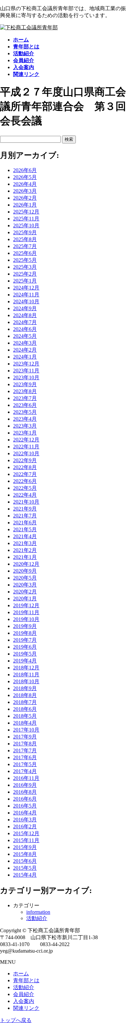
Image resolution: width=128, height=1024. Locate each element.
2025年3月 (25, 267)
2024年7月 (25, 322)
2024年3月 (25, 343)
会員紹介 (23, 994)
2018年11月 (26, 674)
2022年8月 (25, 467)
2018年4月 (25, 723)
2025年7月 (25, 246)
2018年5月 (25, 716)
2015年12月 (26, 833)
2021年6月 (25, 522)
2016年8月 (25, 792)
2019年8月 (25, 633)
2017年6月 (25, 757)
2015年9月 (25, 847)
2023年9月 (25, 384)
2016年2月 (25, 826)
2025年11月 (26, 218)
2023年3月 (25, 426)
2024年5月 (25, 336)
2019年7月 (25, 640)
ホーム (21, 973)
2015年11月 (26, 840)
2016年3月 (25, 819)
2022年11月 (26, 446)
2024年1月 (25, 357)
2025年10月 (26, 225)
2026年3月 (25, 191)
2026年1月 (25, 205)
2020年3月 (25, 584)
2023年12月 (26, 363)
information (38, 912)
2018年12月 (26, 667)
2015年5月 (25, 868)
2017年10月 (26, 730)
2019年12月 (26, 605)
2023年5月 (25, 412)
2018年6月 (25, 709)
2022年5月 (25, 488)
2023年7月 (25, 398)
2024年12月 (26, 287)
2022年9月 (25, 460)
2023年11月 (26, 370)
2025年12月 (26, 211)
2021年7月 (25, 515)
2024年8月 (25, 315)
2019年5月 (25, 654)
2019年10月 (26, 619)
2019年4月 (25, 660)
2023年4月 (25, 419)
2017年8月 (25, 743)
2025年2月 (25, 274)
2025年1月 (25, 281)
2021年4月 (25, 536)
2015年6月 (25, 861)
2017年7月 (25, 750)
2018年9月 (25, 688)
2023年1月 (25, 433)
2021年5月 (25, 529)
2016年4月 (25, 812)
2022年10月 (26, 453)
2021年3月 (25, 543)
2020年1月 (25, 598)
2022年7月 (25, 474)
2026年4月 (25, 184)
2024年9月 (25, 308)
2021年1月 (25, 557)
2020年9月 (25, 571)
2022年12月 (26, 439)
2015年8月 (25, 854)
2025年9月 (25, 232)
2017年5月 (25, 764)
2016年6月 (25, 799)
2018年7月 (25, 702)
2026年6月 (25, 170)
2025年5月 (25, 260)
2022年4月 (25, 495)
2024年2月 (25, 350)
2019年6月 (25, 647)
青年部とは (26, 980)
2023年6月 (25, 405)
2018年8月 (25, 695)
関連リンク (26, 1008)
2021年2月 (25, 550)
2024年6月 (25, 329)
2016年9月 (25, 785)
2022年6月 (25, 481)
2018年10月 (26, 681)
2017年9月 (25, 736)
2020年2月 (25, 591)
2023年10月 (26, 377)
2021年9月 (25, 509)
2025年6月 (25, 253)
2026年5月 (25, 177)
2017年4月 (25, 771)
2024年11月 (26, 294)
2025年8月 (25, 239)
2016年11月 (26, 778)
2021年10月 (26, 502)
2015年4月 (25, 875)
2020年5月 (25, 578)
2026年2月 (25, 198)
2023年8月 (25, 391)
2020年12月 (26, 564)
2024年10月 (26, 301)
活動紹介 (36, 918)
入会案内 (23, 1001)
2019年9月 (25, 626)
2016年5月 (25, 806)
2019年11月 (26, 612)
